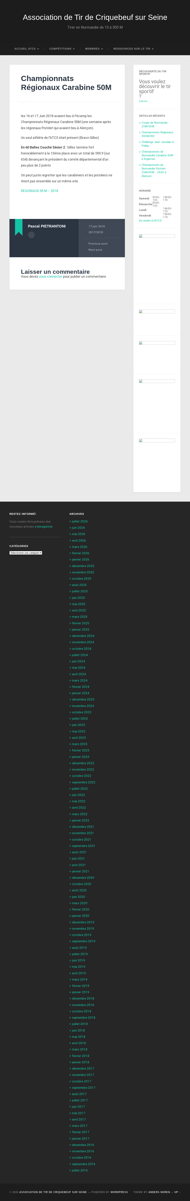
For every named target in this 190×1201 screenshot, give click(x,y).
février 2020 (80, 909)
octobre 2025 (81, 578)
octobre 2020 (81, 884)
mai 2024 (78, 667)
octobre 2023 (81, 712)
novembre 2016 (83, 1151)
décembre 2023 (83, 699)
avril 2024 (79, 674)
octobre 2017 (81, 1081)
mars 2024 (79, 680)
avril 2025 (79, 610)
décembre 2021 (83, 827)
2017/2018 (96, 232)
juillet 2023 (80, 718)
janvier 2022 (80, 820)
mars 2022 (79, 814)
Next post (95, 249)
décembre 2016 (83, 1145)
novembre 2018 (83, 1005)
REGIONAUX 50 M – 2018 (39, 191)
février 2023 (80, 750)
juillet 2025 (80, 591)
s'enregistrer (44, 526)
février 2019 (80, 986)
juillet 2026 (80, 521)
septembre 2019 (83, 941)
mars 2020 (79, 903)
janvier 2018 (80, 1062)
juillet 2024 (80, 655)
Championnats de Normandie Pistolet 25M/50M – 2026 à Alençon (154, 170)
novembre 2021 (83, 833)
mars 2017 (79, 1126)
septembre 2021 (83, 846)
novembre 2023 (83, 706)
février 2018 (80, 1056)
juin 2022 (78, 795)
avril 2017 (79, 1119)
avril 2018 (79, 1043)
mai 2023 (78, 731)
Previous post (98, 243)
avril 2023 (79, 738)
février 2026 (80, 553)
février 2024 (80, 687)
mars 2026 (79, 547)
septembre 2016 (83, 1164)
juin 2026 (78, 528)
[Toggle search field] (174, 49)
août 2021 (79, 852)
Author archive (31, 235)
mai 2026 (78, 534)
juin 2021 (78, 858)
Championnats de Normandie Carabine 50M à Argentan (157, 155)
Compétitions (60, 48)
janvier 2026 (80, 559)
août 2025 (79, 585)
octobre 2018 (81, 1011)
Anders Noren (159, 1192)
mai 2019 (78, 966)
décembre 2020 (83, 877)
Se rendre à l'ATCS (150, 220)
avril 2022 (79, 807)
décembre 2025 (83, 566)
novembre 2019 (83, 928)
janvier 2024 (80, 693)
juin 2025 (78, 598)
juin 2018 (78, 1030)
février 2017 (80, 1132)
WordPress (119, 1192)
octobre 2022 (81, 776)
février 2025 (80, 623)
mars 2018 (79, 1049)
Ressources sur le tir (131, 48)
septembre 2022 (83, 782)
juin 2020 (78, 897)
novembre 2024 (83, 642)
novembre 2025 (83, 572)
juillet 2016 (80, 1170)
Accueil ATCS (25, 48)
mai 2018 (78, 1037)
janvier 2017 (80, 1138)
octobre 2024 (81, 648)
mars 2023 (79, 744)
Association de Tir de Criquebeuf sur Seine (95, 17)
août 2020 (79, 890)
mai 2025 (78, 604)
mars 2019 (79, 979)
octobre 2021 (81, 839)
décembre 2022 (83, 763)
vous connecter (50, 276)
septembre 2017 (83, 1087)
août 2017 (79, 1094)
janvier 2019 (80, 992)
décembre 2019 (83, 922)
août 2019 (79, 948)
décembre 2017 (83, 1068)
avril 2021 (79, 865)
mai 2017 (78, 1113)
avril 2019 (79, 973)
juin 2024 (78, 661)
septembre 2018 (83, 1017)
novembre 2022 (83, 769)
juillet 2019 (80, 954)
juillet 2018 (80, 1024)
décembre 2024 (83, 636)
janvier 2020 (80, 916)
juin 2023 (78, 725)
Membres (92, 48)
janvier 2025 (80, 629)
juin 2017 (78, 1106)
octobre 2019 (81, 935)
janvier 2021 (80, 871)
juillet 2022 (80, 788)
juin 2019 (78, 960)
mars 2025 (79, 617)
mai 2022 (78, 801)
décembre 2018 (83, 998)
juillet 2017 (80, 1100)
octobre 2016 (81, 1157)
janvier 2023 (80, 757)
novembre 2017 (83, 1075)
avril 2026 (79, 540)
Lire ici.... (144, 101)
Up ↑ (177, 1192)
